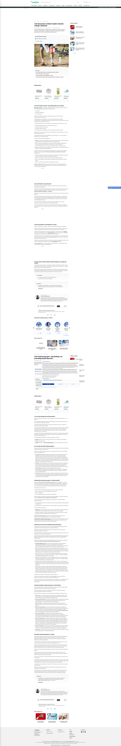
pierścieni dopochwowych (49, 442)
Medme (35, 21)
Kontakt (71, 731)
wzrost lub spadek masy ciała (40, 543)
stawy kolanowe (55, 241)
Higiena (63, 5)
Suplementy (45, 5)
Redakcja (71, 733)
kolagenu (65, 231)
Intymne (75, 5)
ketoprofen (45, 191)
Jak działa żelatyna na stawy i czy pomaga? (45, 278)
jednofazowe (37, 509)
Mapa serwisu (72, 734)
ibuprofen (36, 191)
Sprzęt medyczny (69, 5)
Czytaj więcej (40, 288)
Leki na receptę (34, 5)
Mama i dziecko (51, 5)
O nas (70, 729)
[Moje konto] (89, 2)
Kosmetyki (58, 5)
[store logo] (35, 2)
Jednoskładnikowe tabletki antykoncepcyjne (42, 518)
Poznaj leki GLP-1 (86, 5)
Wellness (80, 5)
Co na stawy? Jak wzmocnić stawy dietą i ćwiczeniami (47, 277)
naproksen (50, 191)
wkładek (36, 442)
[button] (51, 315)
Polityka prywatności (49, 733)
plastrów (36, 439)
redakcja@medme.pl (61, 731)
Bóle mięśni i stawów (38, 107)
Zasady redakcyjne (72, 736)
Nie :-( (65, 306)
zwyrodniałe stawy (51, 232)
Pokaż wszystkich (66, 335)
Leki (40, 21)
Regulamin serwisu (49, 731)
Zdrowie (40, 5)
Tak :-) (58, 306)
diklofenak (40, 191)
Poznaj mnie (38, 333)
